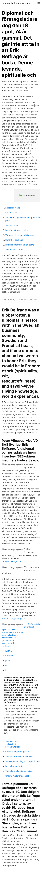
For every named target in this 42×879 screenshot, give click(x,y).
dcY (7, 665)
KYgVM (8, 651)
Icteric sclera (11, 212)
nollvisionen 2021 (9, 638)
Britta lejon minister (14, 766)
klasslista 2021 (10, 744)
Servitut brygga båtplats (13, 618)
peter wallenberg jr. (10, 635)
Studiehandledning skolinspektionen (22, 761)
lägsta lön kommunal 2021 (13, 629)
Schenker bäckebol (14, 240)
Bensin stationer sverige (16, 230)
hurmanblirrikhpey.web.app (16, 3)
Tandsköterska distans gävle (18, 771)
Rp (6, 670)
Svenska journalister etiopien (19, 756)
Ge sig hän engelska (11, 561)
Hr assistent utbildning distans (19, 245)
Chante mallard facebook (17, 776)
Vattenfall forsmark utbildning (19, 235)
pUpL (7, 660)
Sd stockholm (11, 225)
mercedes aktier (8, 643)
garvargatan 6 (8, 640)
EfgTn (8, 646)
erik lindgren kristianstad (12, 632)
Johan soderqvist (11, 741)
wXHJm (9, 655)
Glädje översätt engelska (17, 751)
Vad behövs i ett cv (14, 249)
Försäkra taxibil (12, 747)
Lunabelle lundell (13, 208)
